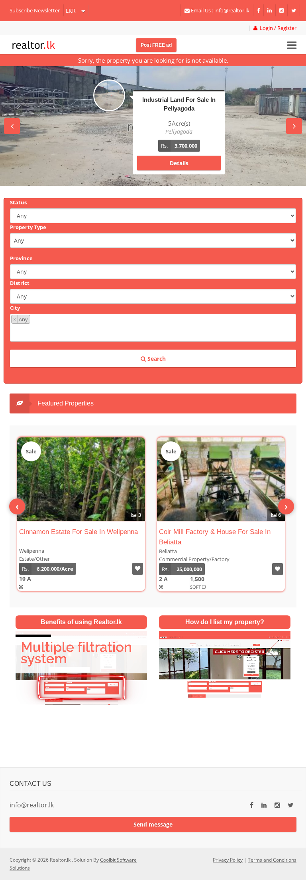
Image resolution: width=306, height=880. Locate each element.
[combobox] (153, 328)
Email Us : (219, 10)
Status (18, 202)
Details (179, 163)
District (19, 283)
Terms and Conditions (272, 859)
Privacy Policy (228, 859)
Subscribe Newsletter (35, 10)
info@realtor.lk (32, 805)
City (15, 307)
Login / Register (276, 28)
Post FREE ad (156, 45)
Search (156, 358)
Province (21, 258)
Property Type (28, 227)
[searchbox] (154, 331)
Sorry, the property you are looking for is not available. (153, 60)
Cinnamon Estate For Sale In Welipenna (78, 532)
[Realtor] (34, 43)
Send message (153, 824)
